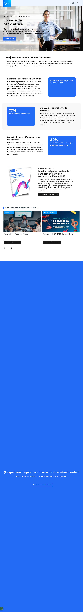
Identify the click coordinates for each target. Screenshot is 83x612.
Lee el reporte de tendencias (47, 194)
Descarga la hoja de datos (11, 242)
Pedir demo (9, 39)
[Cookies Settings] (1, 608)
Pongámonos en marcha (41, 485)
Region (73, 3)
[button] (10, 248)
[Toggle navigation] (77, 3)
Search (69, 3)
